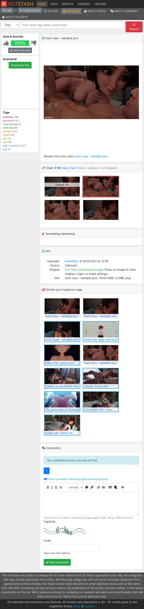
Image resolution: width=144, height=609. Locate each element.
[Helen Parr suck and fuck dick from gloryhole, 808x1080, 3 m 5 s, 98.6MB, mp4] (100, 332)
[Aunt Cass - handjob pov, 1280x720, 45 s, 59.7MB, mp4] (62, 332)
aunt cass (8, 127)
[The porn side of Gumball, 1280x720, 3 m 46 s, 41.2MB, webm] (62, 402)
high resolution (11, 145)
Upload (100, 4)
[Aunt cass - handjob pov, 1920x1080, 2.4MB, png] (62, 308)
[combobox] (72, 24)
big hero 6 (8, 120)
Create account (31, 10)
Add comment (58, 562)
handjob (7, 131)
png (5, 149)
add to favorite (21, 50)
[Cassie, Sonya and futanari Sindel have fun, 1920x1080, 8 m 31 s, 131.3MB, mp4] (100, 378)
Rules (77, 606)
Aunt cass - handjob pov (91, 156)
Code (47, 540)
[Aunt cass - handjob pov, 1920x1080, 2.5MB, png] (100, 308)
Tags (53, 4)
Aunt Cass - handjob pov (61, 339)
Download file (20, 65)
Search (134, 29)
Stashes (84, 4)
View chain (68, 168)
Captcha (49, 521)
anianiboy (8, 117)
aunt (5, 142)
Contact (89, 606)
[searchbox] (72, 25)
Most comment (126, 11)
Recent (53, 11)
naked (6, 134)
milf (5, 138)
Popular (73, 11)
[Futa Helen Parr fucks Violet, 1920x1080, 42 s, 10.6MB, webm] (100, 402)
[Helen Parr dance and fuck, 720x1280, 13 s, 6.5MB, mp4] (62, 355)
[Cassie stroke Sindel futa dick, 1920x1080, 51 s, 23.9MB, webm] (62, 378)
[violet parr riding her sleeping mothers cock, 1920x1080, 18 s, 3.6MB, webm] (62, 425)
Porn (42, 4)
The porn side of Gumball (62, 409)
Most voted (96, 11)
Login (8, 10)
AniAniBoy (71, 261)
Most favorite (16, 17)
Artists (67, 4)
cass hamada (10, 124)
